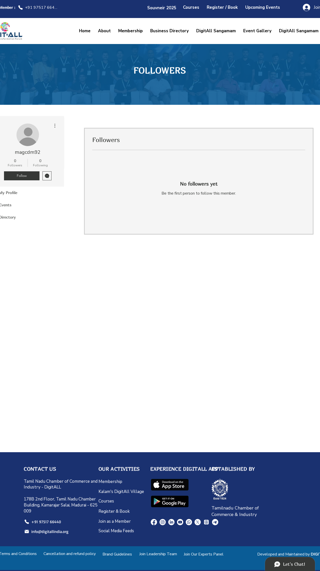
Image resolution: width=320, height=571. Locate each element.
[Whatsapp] (189, 522)
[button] (216, 31)
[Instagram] (163, 522)
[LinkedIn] (171, 522)
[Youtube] (180, 522)
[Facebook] (154, 522)
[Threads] (206, 522)
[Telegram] (215, 522)
